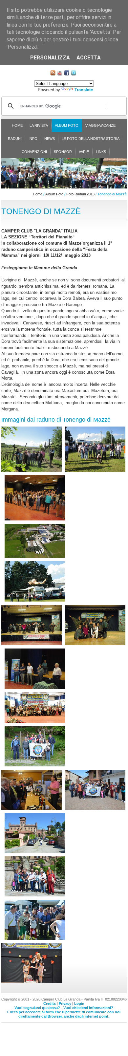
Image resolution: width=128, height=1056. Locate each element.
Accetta (88, 58)
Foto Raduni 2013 (80, 194)
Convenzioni (34, 152)
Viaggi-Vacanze (100, 125)
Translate (84, 89)
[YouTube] (59, 74)
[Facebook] (66, 74)
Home (17, 125)
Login (79, 1003)
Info (33, 139)
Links (101, 152)
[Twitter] (73, 74)
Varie (84, 152)
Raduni (15, 139)
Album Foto (66, 125)
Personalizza (50, 58)
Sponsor (63, 152)
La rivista (39, 125)
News (49, 139)
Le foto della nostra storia (90, 139)
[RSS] (52, 74)
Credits (49, 1003)
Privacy (65, 1003)
